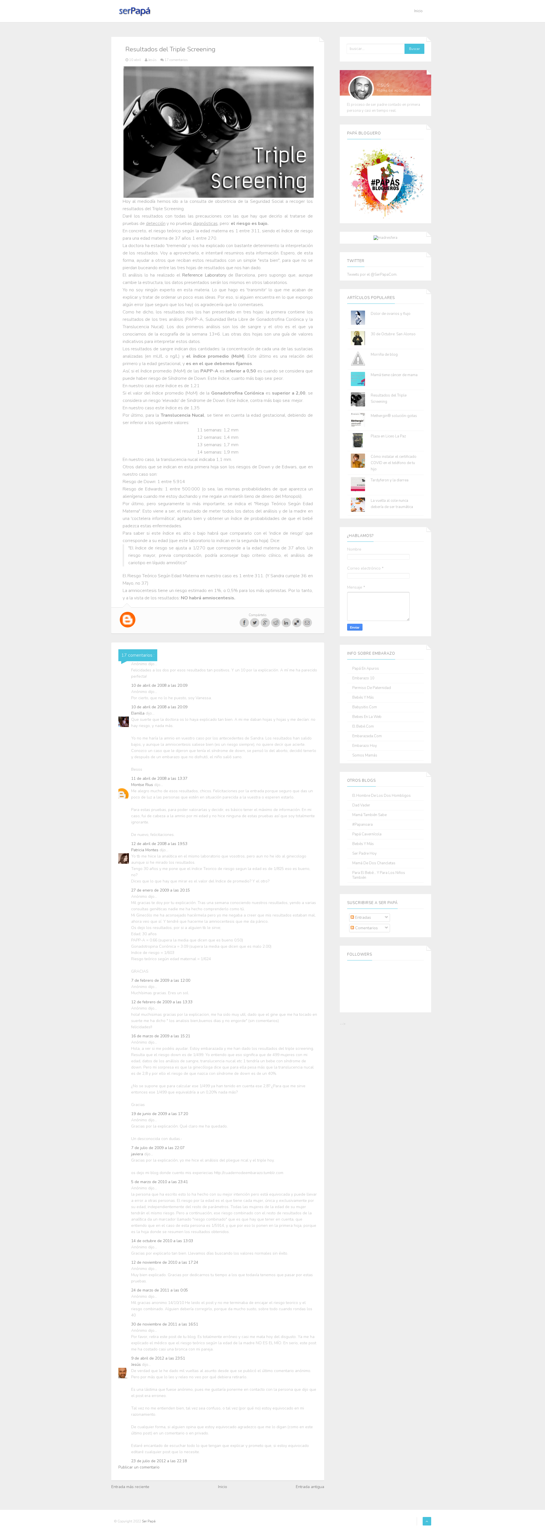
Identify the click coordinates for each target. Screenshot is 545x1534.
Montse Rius (142, 784)
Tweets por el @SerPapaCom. (372, 274)
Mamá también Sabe (369, 815)
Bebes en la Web (367, 717)
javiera (137, 1154)
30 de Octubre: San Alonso (393, 334)
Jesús (136, 1364)
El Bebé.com (363, 726)
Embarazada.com (367, 736)
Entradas (362, 917)
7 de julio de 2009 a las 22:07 (158, 1147)
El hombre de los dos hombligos (381, 795)
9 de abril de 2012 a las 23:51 (158, 1358)
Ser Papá (149, 1521)
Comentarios (366, 928)
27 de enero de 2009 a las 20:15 (160, 890)
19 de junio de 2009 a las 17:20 (159, 1113)
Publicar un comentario (139, 1467)
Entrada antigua (310, 1486)
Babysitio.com (364, 707)
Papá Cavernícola (367, 834)
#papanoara (362, 824)
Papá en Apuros (365, 668)
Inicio (418, 11)
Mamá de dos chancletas (373, 863)
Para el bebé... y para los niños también (378, 875)
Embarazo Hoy (364, 745)
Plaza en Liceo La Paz (388, 436)
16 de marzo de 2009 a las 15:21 (160, 1036)
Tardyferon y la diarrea (389, 480)
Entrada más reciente (130, 1486)
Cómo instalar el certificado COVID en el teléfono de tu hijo (393, 463)
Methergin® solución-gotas (394, 415)
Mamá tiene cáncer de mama (394, 375)
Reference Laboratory (204, 275)
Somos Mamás (364, 755)
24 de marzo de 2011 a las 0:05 (159, 1290)
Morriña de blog (384, 354)
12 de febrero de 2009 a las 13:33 (161, 1002)
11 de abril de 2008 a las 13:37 (159, 778)
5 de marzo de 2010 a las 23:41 (159, 1182)
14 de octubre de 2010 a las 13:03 (162, 1241)
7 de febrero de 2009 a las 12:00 (160, 980)
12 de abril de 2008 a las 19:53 (159, 843)
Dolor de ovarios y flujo (390, 313)
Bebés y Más (363, 697)
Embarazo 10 (363, 678)
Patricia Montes (145, 850)
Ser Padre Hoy (364, 853)
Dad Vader (361, 805)
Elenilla (138, 713)
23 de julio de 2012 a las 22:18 (159, 1461)
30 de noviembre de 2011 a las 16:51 (164, 1324)
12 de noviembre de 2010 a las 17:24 (164, 1262)
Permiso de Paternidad (371, 688)
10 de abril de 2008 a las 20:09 (159, 685)
